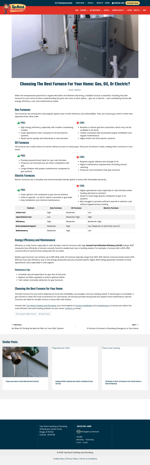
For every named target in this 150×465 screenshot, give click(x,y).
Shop (144, 10)
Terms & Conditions (88, 459)
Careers (107, 3)
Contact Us (100, 3)
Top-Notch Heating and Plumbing (41, 305)
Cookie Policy (59, 459)
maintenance (103, 305)
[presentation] (25, 362)
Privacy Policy (72, 459)
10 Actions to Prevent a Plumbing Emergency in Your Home (112, 327)
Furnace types (44, 314)
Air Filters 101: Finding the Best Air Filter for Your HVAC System (38, 327)
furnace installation (84, 305)
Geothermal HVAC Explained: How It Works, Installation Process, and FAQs (74, 382)
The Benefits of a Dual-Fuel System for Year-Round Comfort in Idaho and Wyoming (123, 382)
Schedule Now (132, 3)
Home (77, 10)
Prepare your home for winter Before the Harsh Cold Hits (22, 381)
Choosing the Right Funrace (26, 314)
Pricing (129, 10)
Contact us (70, 308)
